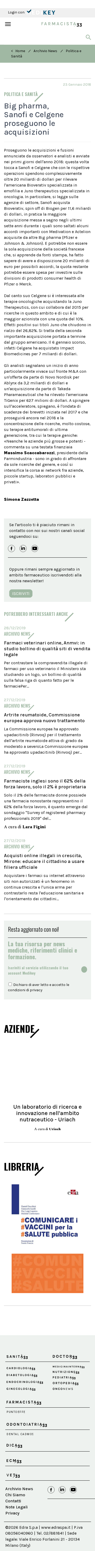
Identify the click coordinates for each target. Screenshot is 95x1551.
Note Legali (16, 1506)
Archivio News (45, 51)
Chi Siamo (15, 1494)
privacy (36, 990)
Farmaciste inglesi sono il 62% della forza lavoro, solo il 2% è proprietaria (45, 784)
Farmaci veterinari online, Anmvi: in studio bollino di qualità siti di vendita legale (47, 648)
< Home (18, 51)
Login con (16, 12)
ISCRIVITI (21, 593)
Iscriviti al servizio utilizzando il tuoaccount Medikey (38, 970)
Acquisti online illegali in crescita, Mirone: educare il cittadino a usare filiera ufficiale (44, 861)
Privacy (12, 1513)
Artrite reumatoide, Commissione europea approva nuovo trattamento (44, 718)
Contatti (13, 1500)
